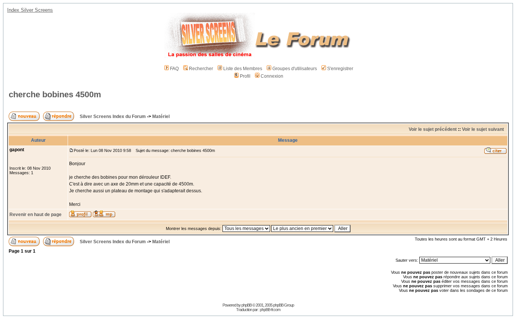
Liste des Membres (242, 68)
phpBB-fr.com (270, 309)
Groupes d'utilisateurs (294, 68)
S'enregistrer (340, 68)
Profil (245, 76)
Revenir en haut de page (35, 214)
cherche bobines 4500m (55, 94)
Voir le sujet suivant (483, 129)
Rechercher (201, 68)
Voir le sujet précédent (433, 129)
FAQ (174, 68)
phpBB (246, 305)
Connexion (272, 76)
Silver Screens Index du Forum (113, 116)
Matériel (161, 116)
